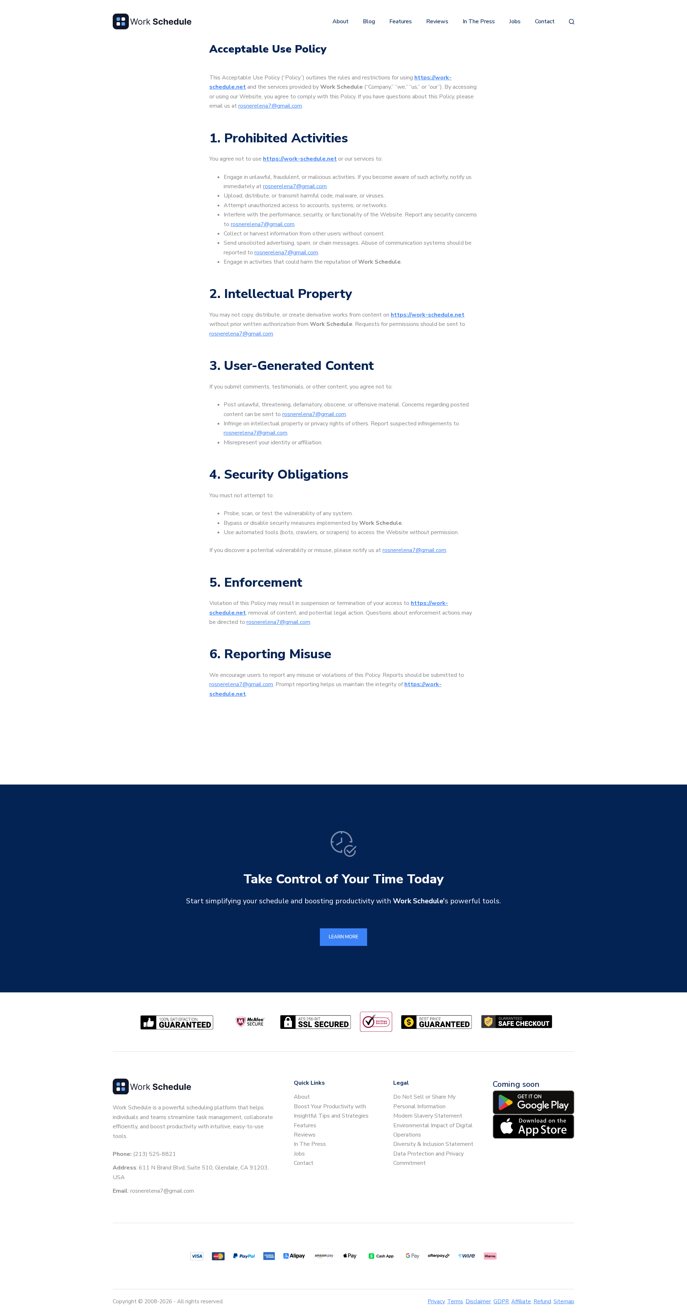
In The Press (479, 21)
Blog (369, 21)
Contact (545, 21)
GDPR (501, 1301)
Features (400, 21)
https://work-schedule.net (300, 159)
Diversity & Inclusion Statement (433, 1144)
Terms (455, 1301)
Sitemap (564, 1301)
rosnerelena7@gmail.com (270, 106)
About (340, 21)
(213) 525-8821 (154, 1154)
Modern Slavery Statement (427, 1116)
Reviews (437, 21)
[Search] (571, 21)
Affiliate (521, 1301)
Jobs (515, 21)
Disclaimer (478, 1301)
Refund (542, 1301)
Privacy (436, 1301)
